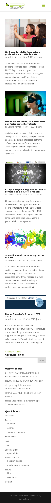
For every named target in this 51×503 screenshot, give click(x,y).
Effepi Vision (10, 436)
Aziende (10, 428)
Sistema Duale (11, 449)
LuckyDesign (25, 499)
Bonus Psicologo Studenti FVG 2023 (22, 315)
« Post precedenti (13, 351)
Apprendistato (13, 453)
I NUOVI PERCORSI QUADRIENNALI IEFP (24, 380)
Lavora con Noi (12, 457)
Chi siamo (9, 415)
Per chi (8, 420)
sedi (7, 441)
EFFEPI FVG (22, 495)
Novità (8, 469)
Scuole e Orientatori (16, 432)
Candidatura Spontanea (18, 465)
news (39, 57)
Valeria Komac (14, 57)
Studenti (11, 423)
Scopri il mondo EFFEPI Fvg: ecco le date (24, 256)
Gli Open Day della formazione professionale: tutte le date (22, 53)
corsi (7, 445)
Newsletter (12, 477)
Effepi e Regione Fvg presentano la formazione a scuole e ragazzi (25, 190)
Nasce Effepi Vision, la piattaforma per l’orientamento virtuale (25, 122)
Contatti (8, 481)
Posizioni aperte (14, 460)
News (9, 473)
